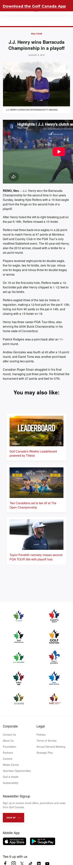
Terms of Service (46, 740)
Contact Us (9, 734)
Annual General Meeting (50, 746)
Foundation (9, 746)
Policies (40, 734)
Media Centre (11, 765)
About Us (8, 740)
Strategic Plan (44, 752)
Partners (8, 752)
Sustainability (10, 783)
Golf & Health (11, 777)
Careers (7, 759)
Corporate (10, 726)
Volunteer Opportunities (17, 771)
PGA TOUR (36, 33)
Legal (40, 726)
